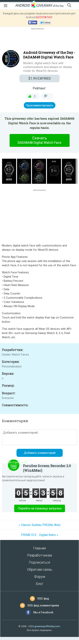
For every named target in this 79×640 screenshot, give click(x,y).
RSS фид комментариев (43, 605)
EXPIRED (39, 78)
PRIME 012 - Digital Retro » (39, 535)
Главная (39, 548)
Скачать (39, 140)
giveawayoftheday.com (47, 626)
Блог (39, 584)
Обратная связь (39, 569)
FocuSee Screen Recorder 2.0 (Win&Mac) (47, 468)
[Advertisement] (39, 39)
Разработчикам (39, 555)
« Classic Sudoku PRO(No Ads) (39, 525)
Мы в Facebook (43, 612)
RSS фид (43, 598)
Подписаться (39, 562)
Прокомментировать (39, 105)
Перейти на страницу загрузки (39, 508)
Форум (39, 577)
